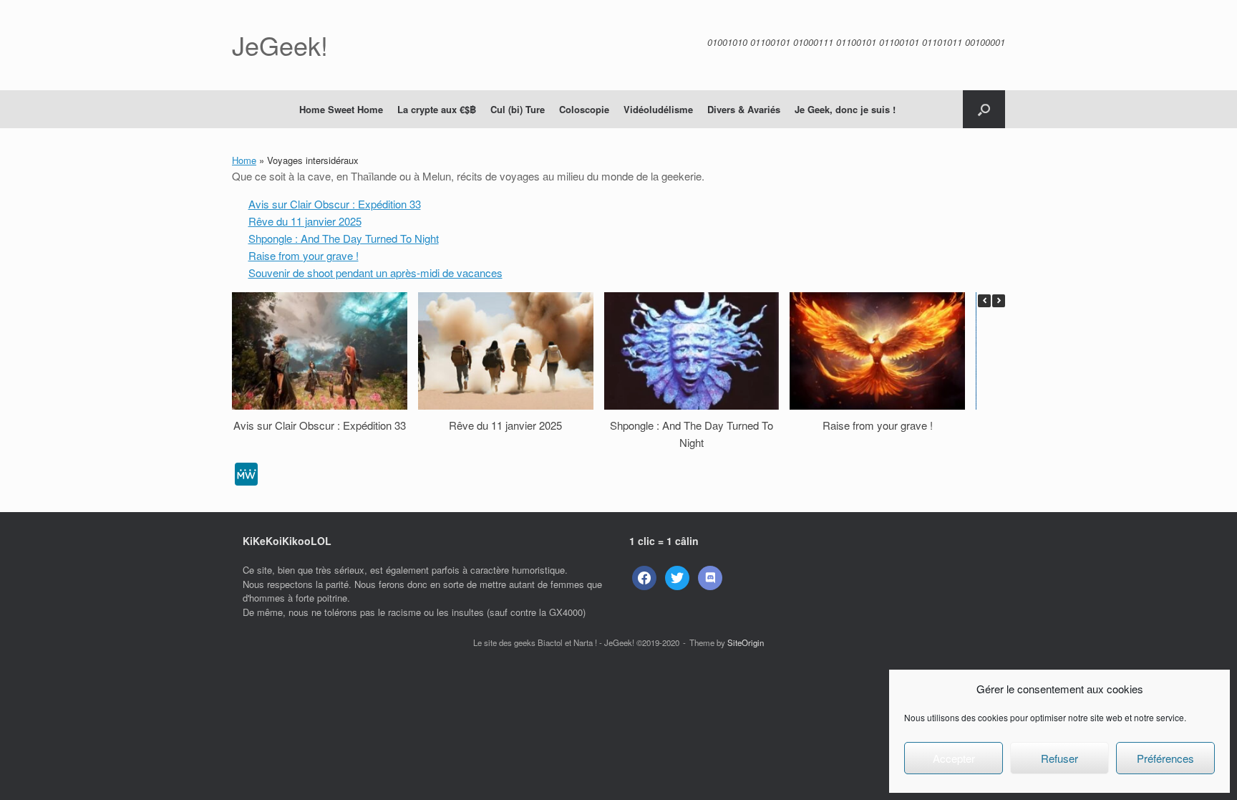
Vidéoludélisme (658, 109)
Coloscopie (584, 109)
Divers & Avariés (743, 109)
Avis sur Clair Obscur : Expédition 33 (334, 203)
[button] (984, 109)
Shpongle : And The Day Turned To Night (343, 238)
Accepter (954, 758)
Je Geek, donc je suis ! (845, 109)
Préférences (1165, 758)
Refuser (1059, 758)
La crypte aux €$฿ (436, 109)
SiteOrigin (745, 642)
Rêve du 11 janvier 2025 (305, 220)
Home (244, 160)
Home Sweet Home (341, 109)
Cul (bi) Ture (517, 109)
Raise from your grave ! (303, 255)
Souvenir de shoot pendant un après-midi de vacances (375, 272)
